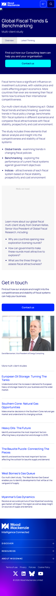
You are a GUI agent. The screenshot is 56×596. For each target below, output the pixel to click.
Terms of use (12, 567)
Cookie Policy (44, 567)
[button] (43, 4)
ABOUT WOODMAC (12, 558)
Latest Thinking (28, 40)
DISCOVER (7, 543)
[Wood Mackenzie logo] (11, 4)
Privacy (23, 567)
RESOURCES (9, 551)
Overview (9, 40)
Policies (32, 567)
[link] (28, 528)
